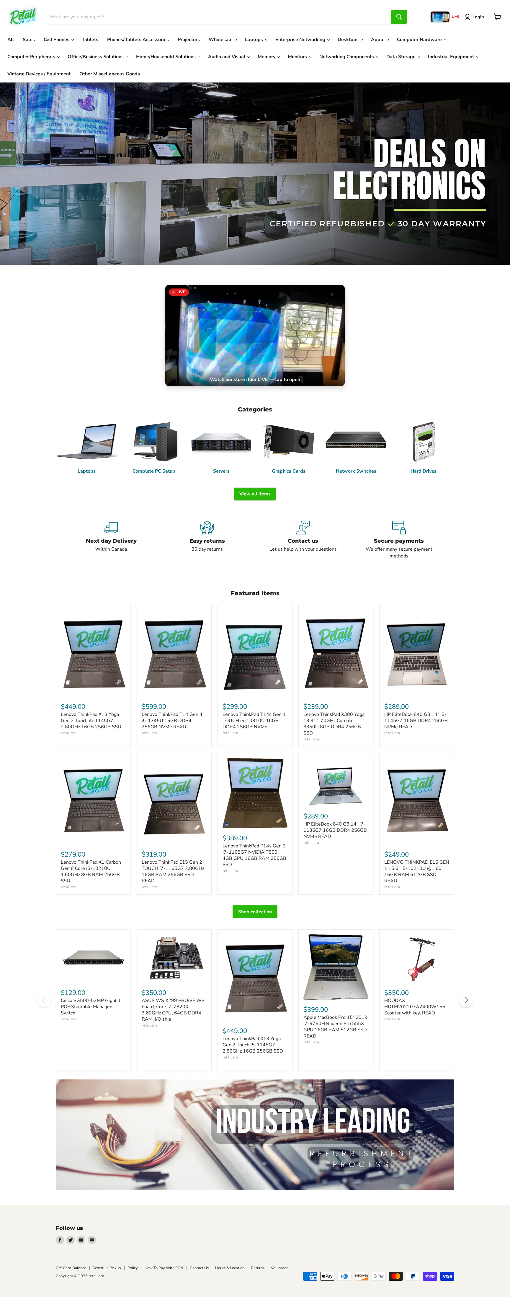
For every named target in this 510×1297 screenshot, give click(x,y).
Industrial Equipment (451, 56)
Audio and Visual (227, 56)
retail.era (68, 733)
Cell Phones (57, 39)
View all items (255, 494)
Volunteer (279, 1268)
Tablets (90, 39)
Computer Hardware (420, 39)
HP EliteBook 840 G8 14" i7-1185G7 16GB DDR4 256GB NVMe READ (335, 830)
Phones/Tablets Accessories (138, 39)
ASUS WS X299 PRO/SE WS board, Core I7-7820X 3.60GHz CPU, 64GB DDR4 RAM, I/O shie (173, 1009)
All (10, 39)
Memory (267, 56)
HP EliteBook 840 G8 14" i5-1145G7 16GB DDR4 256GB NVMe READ (416, 720)
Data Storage (401, 56)
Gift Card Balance (71, 1268)
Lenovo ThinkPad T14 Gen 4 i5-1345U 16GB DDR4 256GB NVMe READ (172, 720)
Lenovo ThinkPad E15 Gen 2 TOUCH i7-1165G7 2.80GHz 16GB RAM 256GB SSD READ (173, 871)
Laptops (254, 39)
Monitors (298, 56)
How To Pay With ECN (163, 1268)
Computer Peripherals (31, 56)
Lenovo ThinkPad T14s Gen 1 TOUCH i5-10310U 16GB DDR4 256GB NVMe (254, 720)
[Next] (466, 1000)
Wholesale (221, 39)
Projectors (189, 39)
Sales (29, 39)
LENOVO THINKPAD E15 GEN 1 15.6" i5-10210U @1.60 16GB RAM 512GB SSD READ (416, 871)
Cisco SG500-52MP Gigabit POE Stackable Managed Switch (90, 1006)
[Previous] (44, 1000)
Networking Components (347, 56)
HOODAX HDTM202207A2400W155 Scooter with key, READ (414, 1006)
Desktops (349, 39)
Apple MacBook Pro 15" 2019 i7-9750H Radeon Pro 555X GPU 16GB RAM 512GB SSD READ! (335, 1026)
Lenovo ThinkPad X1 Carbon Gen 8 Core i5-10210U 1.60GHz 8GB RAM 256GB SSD (91, 871)
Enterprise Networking (300, 39)
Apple (378, 39)
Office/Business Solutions (96, 56)
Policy (133, 1268)
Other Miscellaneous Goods (109, 74)
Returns (257, 1268)
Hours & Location (229, 1268)
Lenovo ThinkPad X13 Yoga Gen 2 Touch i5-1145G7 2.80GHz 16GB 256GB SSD (91, 720)
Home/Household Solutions (166, 56)
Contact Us (199, 1268)
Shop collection (255, 912)
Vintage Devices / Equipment (39, 74)
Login (478, 17)
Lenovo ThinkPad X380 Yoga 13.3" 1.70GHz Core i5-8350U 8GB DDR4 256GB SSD (333, 723)
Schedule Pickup (107, 1268)
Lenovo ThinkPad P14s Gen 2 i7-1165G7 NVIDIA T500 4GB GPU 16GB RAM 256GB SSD (254, 855)
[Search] (399, 17)
